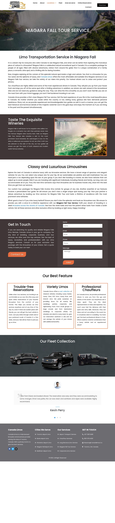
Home (35, 3)
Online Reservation (84, 3)
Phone (65, 239)
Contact (88, 7)
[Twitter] (12, 448)
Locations (50, 3)
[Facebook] (9, 448)
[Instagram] (16, 448)
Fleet (60, 3)
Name (65, 222)
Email (65, 231)
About (42, 3)
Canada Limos (46, 77)
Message (66, 248)
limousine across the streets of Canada (28, 205)
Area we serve (70, 3)
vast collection (65, 291)
